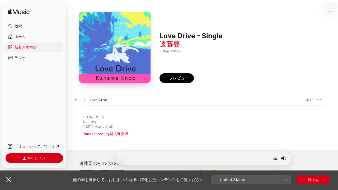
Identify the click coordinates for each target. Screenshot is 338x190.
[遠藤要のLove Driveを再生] (84, 100)
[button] (34, 26)
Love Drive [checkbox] (98, 100)
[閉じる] (8, 179)
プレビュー (306, 99)
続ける (313, 180)
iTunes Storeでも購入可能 (103, 134)
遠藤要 (169, 44)
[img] (19, 12)
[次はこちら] (275, 158)
